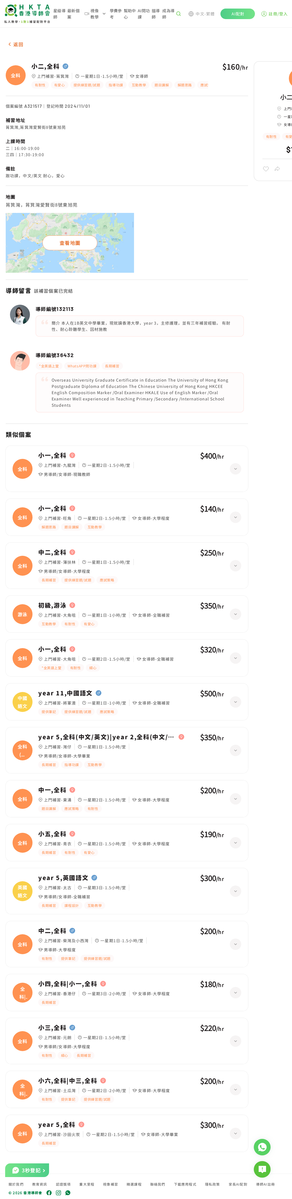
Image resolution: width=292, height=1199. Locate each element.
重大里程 (86, 1184)
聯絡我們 (157, 1184)
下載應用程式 (185, 1184)
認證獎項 (63, 1184)
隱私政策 (212, 1184)
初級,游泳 (52, 605)
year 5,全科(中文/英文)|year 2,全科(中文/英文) (107, 737)
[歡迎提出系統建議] (262, 1169)
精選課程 (134, 1184)
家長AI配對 (238, 1184)
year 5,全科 (57, 1125)
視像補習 (110, 1184)
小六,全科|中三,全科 (67, 1081)
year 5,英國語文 (63, 878)
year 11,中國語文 (65, 693)
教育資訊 (39, 1184)
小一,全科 (52, 455)
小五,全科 (52, 834)
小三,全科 (52, 1028)
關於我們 (16, 1184)
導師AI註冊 (265, 1184)
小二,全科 (45, 66)
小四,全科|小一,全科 (67, 984)
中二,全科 (52, 552)
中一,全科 (52, 790)
